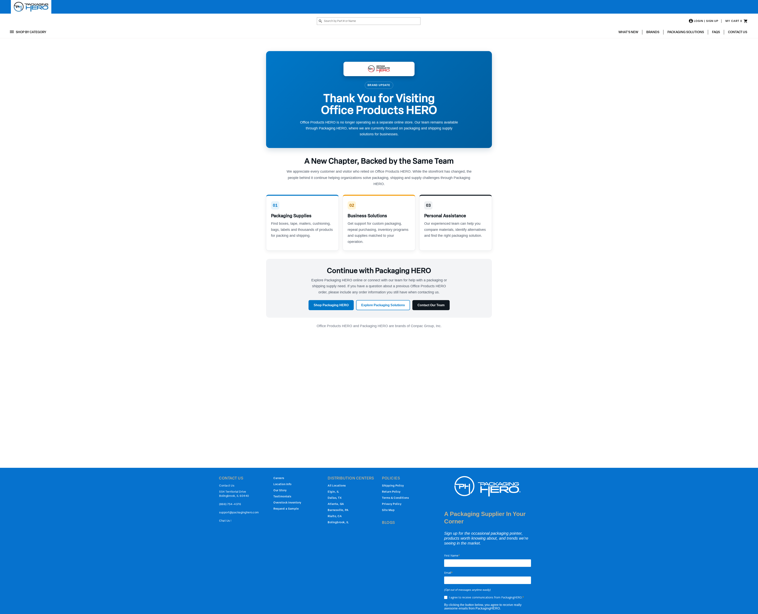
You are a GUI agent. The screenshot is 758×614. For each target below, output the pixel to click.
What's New (628, 32)
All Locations (337, 485)
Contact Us (737, 32)
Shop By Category (31, 32)
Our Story (280, 490)
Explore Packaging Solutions (383, 305)
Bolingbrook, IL (338, 522)
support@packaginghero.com (239, 512)
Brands (652, 32)
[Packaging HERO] (31, 7)
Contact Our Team (431, 305)
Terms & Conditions (395, 498)
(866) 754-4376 (230, 504)
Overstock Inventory (287, 502)
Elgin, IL (333, 491)
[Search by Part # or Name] (320, 21)
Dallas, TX (334, 498)
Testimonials (282, 496)
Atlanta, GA (336, 504)
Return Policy (391, 491)
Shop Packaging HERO (331, 305)
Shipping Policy (393, 485)
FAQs (716, 32)
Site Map (388, 510)
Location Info (282, 484)
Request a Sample (286, 508)
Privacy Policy (391, 504)
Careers (278, 478)
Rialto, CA (335, 516)
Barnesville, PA (338, 510)
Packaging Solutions (685, 32)
